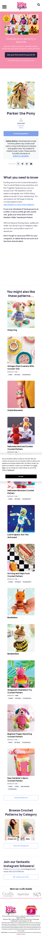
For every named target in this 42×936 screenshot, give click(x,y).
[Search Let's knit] (38, 7)
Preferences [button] (10, 470)
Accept (21, 476)
